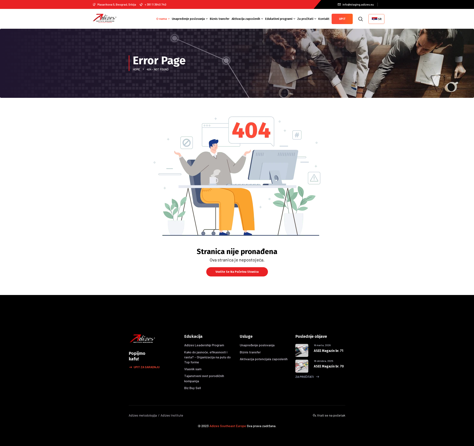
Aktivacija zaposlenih (246, 19)
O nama (161, 19)
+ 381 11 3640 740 (155, 4)
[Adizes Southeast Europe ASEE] (105, 18)
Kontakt (323, 19)
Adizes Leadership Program (204, 345)
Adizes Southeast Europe (227, 426)
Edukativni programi (278, 19)
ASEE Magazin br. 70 (329, 366)
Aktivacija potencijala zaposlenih (264, 359)
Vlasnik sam (192, 369)
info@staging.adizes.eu (358, 4)
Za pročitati (305, 19)
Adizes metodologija (143, 415)
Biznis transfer (219, 19)
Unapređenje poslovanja (188, 19)
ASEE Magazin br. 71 (328, 351)
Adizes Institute (172, 415)
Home (137, 69)
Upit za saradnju (147, 367)
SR (380, 19)
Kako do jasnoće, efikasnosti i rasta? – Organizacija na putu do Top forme (207, 357)
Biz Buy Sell (192, 388)
